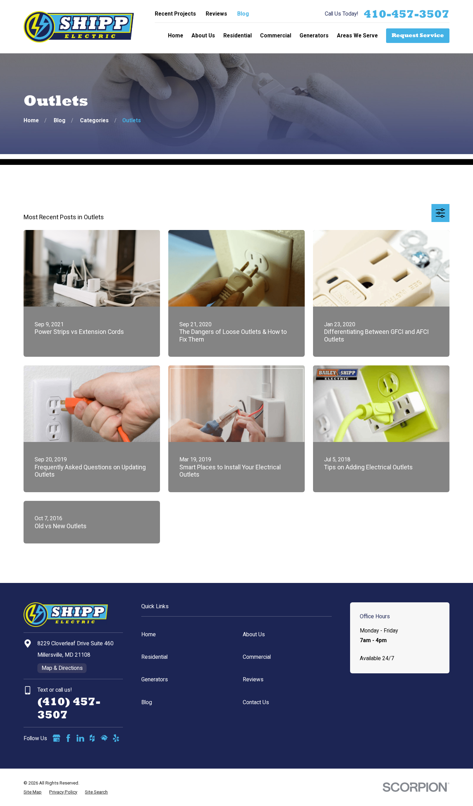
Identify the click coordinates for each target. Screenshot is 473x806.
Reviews (216, 13)
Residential (154, 657)
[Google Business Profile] (56, 738)
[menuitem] (33, 792)
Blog (243, 13)
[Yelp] (116, 738)
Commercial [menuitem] (275, 35)
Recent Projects (175, 13)
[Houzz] (92, 738)
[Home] (79, 27)
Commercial (257, 657)
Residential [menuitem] (237, 35)
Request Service (418, 35)
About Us (254, 634)
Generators (154, 679)
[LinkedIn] (80, 738)
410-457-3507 (406, 13)
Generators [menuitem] (314, 35)
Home (148, 634)
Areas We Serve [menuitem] (357, 35)
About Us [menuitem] (203, 35)
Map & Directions (62, 668)
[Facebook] (68, 738)
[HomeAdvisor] (104, 738)
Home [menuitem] (175, 35)
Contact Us (256, 702)
